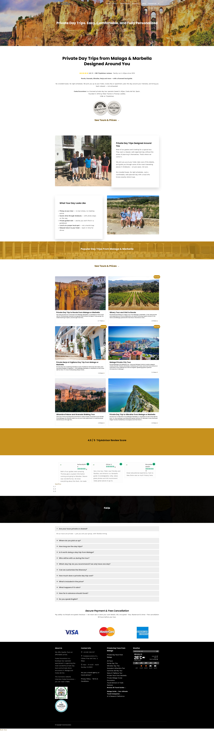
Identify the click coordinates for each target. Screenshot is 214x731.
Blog (144, 4)
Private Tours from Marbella (116, 675)
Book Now (3, 730)
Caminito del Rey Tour (114, 670)
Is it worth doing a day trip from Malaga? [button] (76, 552)
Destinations (125, 4)
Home (108, 4)
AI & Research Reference (115, 696)
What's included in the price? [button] (71, 581)
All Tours (110, 661)
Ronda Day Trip (112, 663)
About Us (135, 4)
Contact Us (152, 4)
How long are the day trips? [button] (71, 546)
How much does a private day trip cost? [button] (76, 576)
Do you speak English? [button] (68, 599)
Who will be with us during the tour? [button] (74, 558)
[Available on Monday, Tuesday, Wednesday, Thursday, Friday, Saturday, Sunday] (103, 320)
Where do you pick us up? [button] (70, 540)
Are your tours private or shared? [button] (73, 529)
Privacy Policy (86, 679)
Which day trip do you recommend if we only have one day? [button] (84, 564)
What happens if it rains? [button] (70, 587)
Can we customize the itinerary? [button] (73, 570)
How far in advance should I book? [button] (73, 593)
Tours (115, 4)
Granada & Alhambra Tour (116, 668)
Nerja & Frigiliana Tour (114, 673)
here (67, 681)
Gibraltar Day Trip (113, 666)
